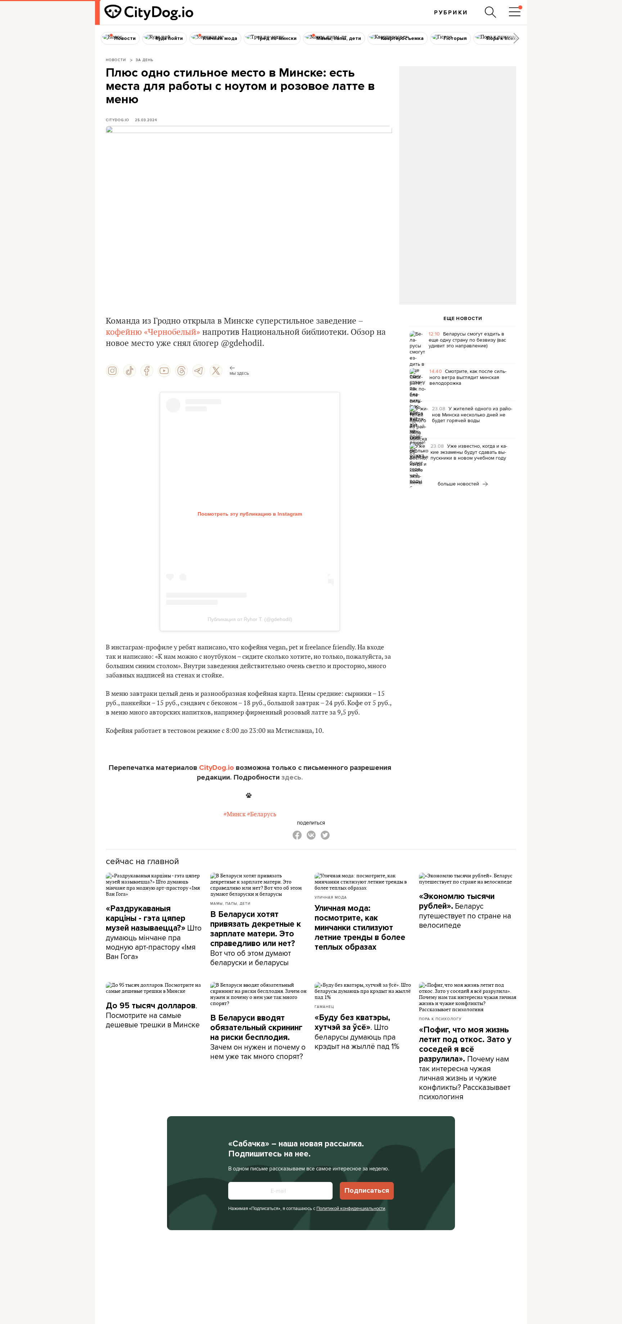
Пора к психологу (440, 1018)
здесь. (292, 777)
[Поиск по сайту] (490, 12)
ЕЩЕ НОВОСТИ (462, 318)
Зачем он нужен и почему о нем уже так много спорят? (258, 1037)
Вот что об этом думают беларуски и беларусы (255, 938)
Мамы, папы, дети (230, 903)
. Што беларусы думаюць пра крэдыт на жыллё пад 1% (357, 1032)
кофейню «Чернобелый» (154, 332)
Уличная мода (331, 897)
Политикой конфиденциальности (350, 1208)
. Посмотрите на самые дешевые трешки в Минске (153, 1015)
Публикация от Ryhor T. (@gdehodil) (250, 619)
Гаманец (324, 1006)
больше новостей (459, 483)
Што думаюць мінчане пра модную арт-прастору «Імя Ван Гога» (154, 933)
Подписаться (366, 1190)
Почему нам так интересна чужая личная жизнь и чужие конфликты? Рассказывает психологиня (465, 1063)
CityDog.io (117, 119)
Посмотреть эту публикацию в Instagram (250, 514)
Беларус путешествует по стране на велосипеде (465, 910)
